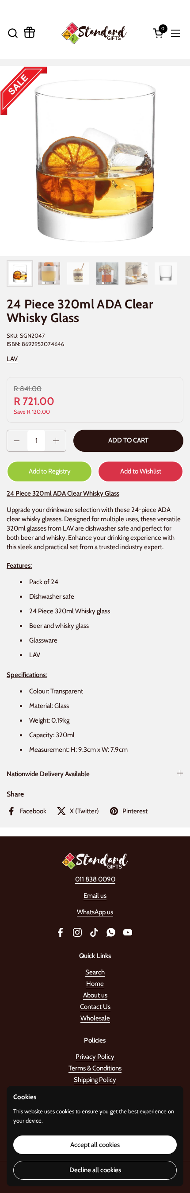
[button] (12, 32)
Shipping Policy (95, 1080)
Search (95, 972)
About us (95, 995)
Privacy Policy (95, 1057)
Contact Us (95, 1007)
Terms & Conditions (95, 1068)
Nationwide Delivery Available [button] (48, 774)
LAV (12, 359)
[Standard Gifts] (93, 33)
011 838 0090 (95, 879)
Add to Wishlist (140, 471)
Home (95, 984)
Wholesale (95, 1018)
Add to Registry (50, 471)
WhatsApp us (95, 912)
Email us (95, 896)
